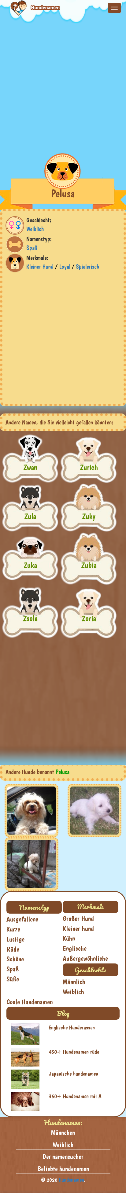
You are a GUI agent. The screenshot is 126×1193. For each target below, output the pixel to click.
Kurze (13, 929)
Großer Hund (78, 918)
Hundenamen (71, 1180)
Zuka (30, 565)
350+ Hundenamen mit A (75, 1096)
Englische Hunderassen (72, 1027)
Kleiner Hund (40, 266)
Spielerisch (87, 266)
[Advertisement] (63, 86)
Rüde (12, 949)
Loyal (64, 266)
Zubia (89, 565)
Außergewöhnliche (85, 958)
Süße (12, 979)
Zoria (89, 618)
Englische (75, 948)
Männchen (63, 1132)
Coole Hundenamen (29, 1002)
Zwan (30, 467)
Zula (30, 516)
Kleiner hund (78, 928)
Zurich (89, 467)
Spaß (31, 247)
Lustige (15, 939)
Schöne (15, 959)
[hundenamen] (30, 8)
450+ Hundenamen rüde (74, 1051)
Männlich (74, 981)
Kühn (69, 938)
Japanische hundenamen (73, 1073)
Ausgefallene (22, 919)
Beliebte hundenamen (63, 1169)
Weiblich (35, 229)
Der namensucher (63, 1156)
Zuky (88, 516)
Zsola (30, 618)
